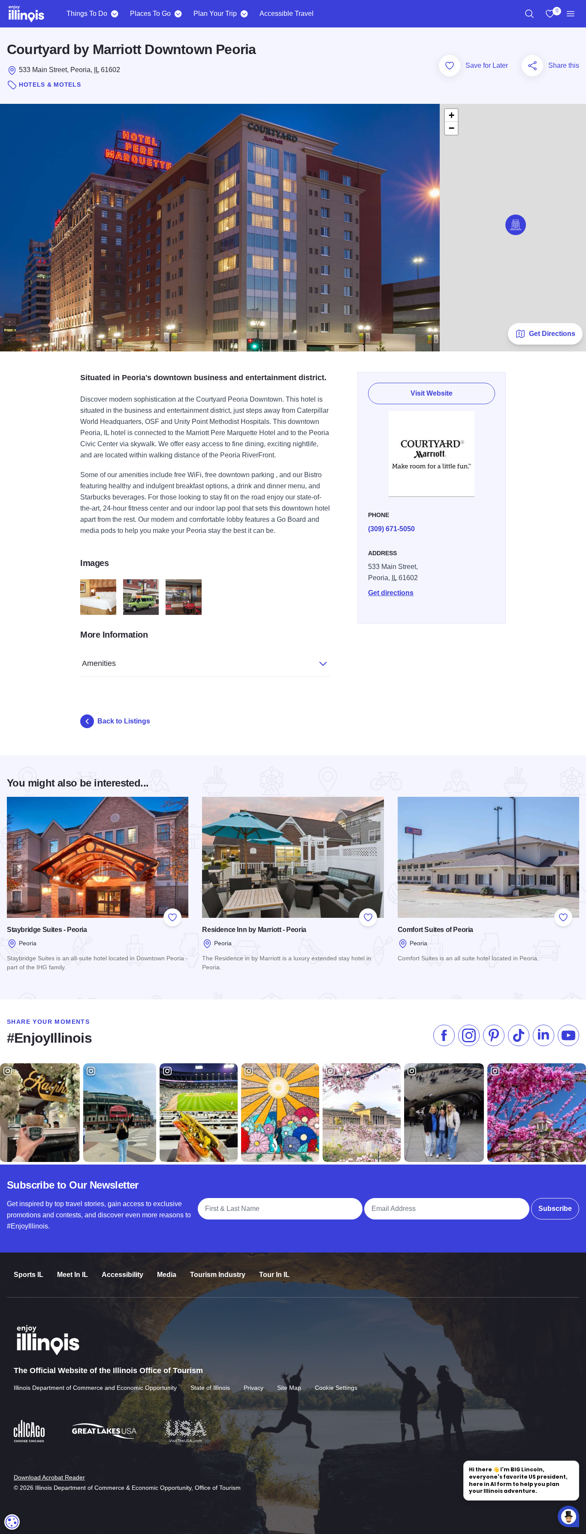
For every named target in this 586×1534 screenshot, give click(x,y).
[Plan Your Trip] (244, 14)
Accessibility (122, 1274)
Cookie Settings (336, 1387)
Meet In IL (72, 1274)
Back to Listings (123, 721)
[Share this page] (532, 65)
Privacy (253, 1387)
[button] (515, 225)
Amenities (99, 663)
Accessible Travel (287, 13)
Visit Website (432, 393)
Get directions (391, 592)
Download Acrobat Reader (49, 1477)
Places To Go (150, 13)
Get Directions (552, 333)
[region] (529, 14)
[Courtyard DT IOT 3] (184, 597)
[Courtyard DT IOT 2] (98, 597)
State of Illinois (210, 1387)
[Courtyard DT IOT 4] (141, 597)
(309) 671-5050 (391, 529)
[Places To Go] (177, 14)
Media (166, 1274)
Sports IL (28, 1274)
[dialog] (12, 1522)
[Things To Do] (114, 14)
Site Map (289, 1387)
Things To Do (86, 13)
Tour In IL (274, 1274)
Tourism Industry (217, 1274)
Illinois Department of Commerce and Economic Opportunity (95, 1387)
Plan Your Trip (215, 13)
